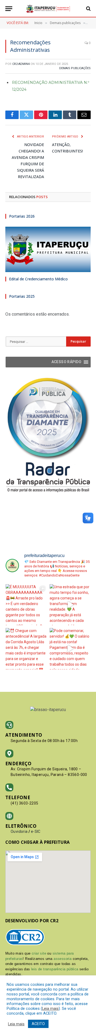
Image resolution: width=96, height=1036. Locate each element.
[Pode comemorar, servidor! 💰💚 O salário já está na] (70, 648)
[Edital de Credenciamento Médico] (48, 249)
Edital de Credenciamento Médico (38, 278)
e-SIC (36, 831)
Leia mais (50, 1008)
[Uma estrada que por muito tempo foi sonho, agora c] (70, 605)
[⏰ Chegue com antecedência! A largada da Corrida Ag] (26, 648)
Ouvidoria (19, 831)
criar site (39, 953)
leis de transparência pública (54, 969)
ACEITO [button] (38, 1024)
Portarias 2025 (22, 296)
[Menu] (8, 9)
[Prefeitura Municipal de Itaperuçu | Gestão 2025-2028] (48, 8)
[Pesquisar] (88, 9)
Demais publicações (75, 68)
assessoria (62, 959)
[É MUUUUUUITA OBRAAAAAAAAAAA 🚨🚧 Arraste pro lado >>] (26, 605)
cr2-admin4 (21, 64)
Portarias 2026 (22, 216)
